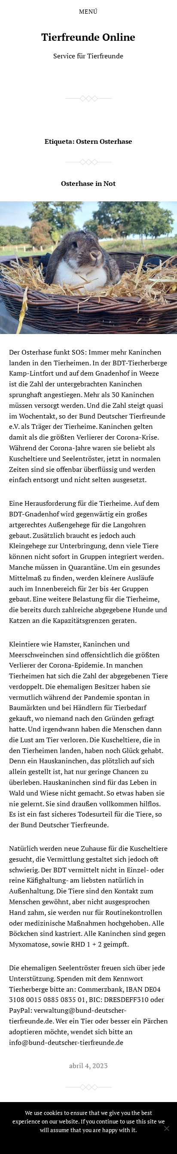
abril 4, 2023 (88, 1065)
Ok (88, 1141)
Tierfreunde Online (88, 37)
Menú (88, 12)
